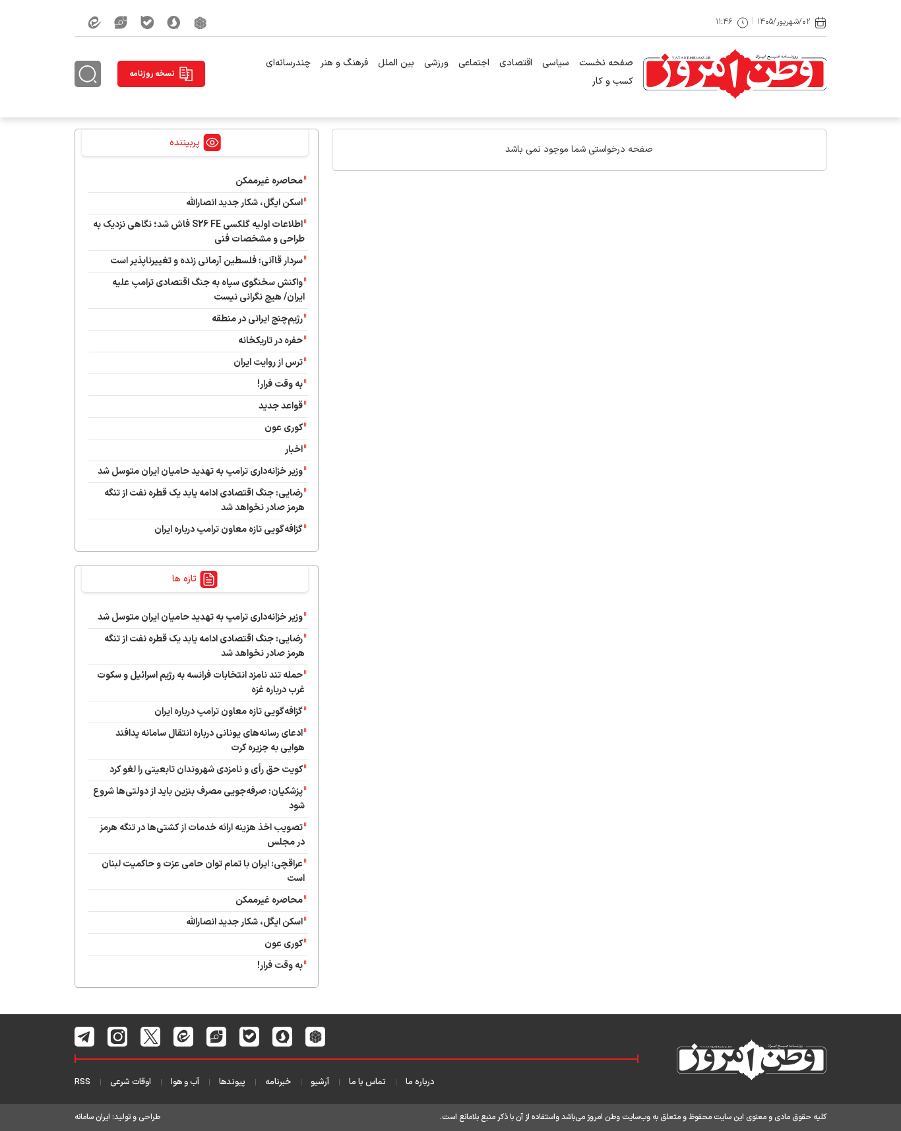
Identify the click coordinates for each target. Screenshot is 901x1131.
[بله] (147, 22)
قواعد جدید (281, 406)
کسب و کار (612, 81)
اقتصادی (515, 63)
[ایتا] (94, 22)
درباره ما (420, 1082)
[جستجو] (88, 74)
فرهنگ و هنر (344, 63)
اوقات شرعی (130, 1082)
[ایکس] (150, 1037)
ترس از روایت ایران (268, 363)
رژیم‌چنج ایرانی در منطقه (257, 319)
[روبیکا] (200, 22)
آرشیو (320, 1082)
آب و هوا (185, 1082)
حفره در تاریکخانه (270, 341)
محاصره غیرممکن (269, 181)
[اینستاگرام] (117, 1036)
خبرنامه (278, 1082)
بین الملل (396, 63)
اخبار (294, 450)
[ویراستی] (120, 22)
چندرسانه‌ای (288, 63)
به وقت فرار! (280, 384)
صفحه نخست (606, 63)
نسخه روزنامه (152, 74)
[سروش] (174, 22)
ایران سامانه (92, 1117)
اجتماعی (473, 63)
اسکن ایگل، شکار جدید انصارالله (244, 203)
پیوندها (232, 1082)
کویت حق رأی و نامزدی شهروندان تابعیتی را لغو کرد (206, 770)
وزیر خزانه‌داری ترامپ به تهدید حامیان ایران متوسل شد (200, 471)
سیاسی (555, 63)
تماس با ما (367, 1082)
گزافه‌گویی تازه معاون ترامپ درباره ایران (228, 529)
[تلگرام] (84, 1037)
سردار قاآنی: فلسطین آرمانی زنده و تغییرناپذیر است (206, 261)
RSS (82, 1082)
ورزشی (436, 63)
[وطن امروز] (734, 74)
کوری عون (283, 428)
